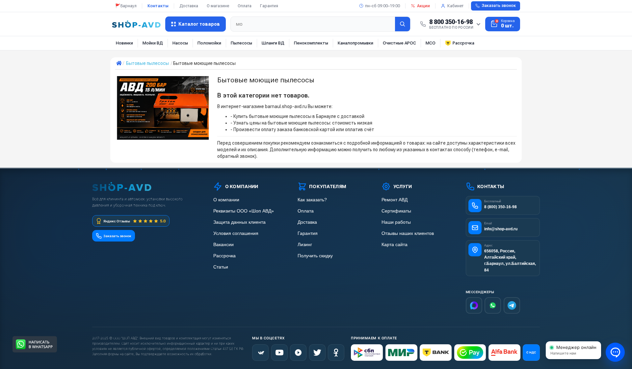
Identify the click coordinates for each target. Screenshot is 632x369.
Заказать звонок (499, 5)
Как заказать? (312, 199)
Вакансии (223, 244)
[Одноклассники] (336, 352)
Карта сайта (395, 244)
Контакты (158, 5)
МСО (430, 43)
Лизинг (305, 244)
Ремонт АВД (395, 199)
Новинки (124, 43)
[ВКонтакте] (260, 352)
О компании (226, 199)
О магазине (218, 5)
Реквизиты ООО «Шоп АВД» (243, 211)
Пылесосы (241, 43)
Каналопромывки (355, 43)
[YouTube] (279, 352)
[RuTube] (298, 352)
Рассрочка (463, 43)
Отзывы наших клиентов (408, 233)
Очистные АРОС (399, 43)
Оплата (244, 5)
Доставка (188, 5)
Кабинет (455, 5)
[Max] (474, 305)
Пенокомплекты (311, 43)
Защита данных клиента (239, 222)
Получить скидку (315, 255)
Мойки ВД (153, 43)
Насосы (180, 43)
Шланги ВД (273, 43)
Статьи (220, 267)
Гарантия (269, 5)
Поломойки (209, 43)
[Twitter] (317, 352)
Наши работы (396, 222)
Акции (423, 5)
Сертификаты (396, 211)
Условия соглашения (235, 233)
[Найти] (402, 24)
